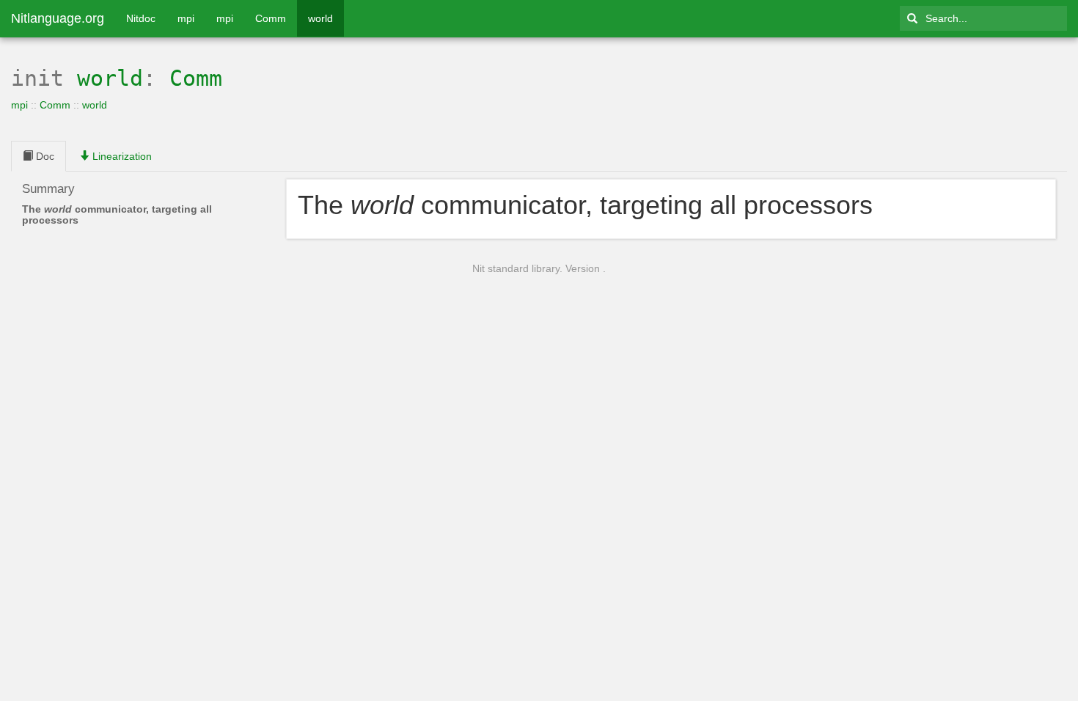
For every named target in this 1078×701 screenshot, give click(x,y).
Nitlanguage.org (57, 18)
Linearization (120, 156)
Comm (270, 18)
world (320, 18)
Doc (43, 156)
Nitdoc (140, 18)
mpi (185, 18)
